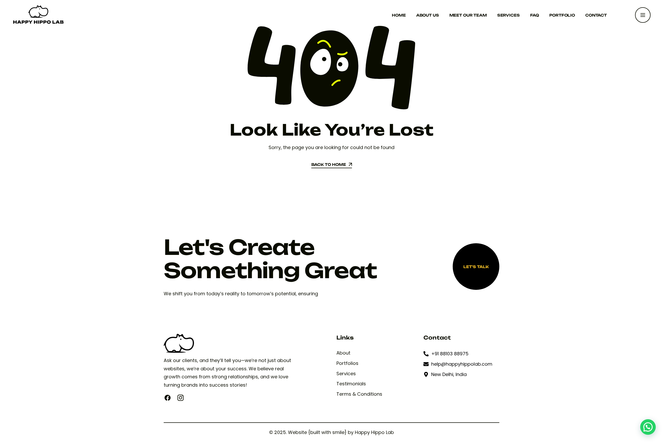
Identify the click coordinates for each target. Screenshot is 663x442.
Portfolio (562, 15)
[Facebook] (167, 398)
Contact (596, 15)
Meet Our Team (468, 15)
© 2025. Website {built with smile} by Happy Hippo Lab (331, 432)
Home (399, 15)
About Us (427, 15)
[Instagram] (180, 398)
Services (508, 15)
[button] (648, 427)
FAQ (534, 15)
